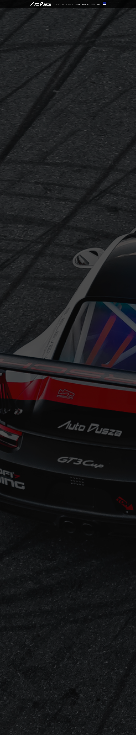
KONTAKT (93, 5)
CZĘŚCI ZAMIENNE (85, 5)
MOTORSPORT (77, 5)
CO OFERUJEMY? (69, 5)
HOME (57, 5)
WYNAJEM (99, 5)
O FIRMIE (62, 5)
